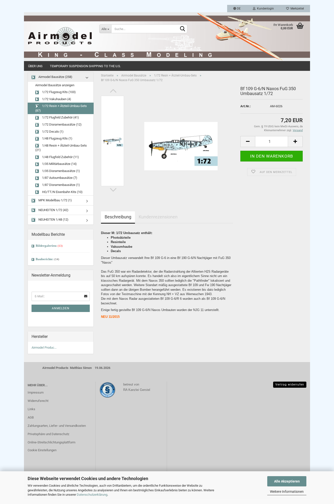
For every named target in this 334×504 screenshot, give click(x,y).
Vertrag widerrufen (289, 384)
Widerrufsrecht (38, 401)
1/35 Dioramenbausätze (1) (60, 171)
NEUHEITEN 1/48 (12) (53, 219)
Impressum (36, 392)
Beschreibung (118, 216)
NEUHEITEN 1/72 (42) (53, 210)
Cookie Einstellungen (42, 450)
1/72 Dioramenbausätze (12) (61, 124)
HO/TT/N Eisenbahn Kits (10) (62, 192)
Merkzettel (296, 8)
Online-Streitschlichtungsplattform (51, 442)
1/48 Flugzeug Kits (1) (56, 138)
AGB (31, 417)
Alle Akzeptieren (287, 481)
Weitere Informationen (287, 491)
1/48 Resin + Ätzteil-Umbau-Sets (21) (61, 148)
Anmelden (60, 308)
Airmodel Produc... (44, 347)
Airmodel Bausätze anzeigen (54, 85)
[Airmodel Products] (60, 36)
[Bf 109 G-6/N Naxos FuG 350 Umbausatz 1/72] (181, 141)
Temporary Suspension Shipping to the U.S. (85, 66)
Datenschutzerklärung (92, 494)
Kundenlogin (265, 8)
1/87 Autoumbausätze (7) (59, 178)
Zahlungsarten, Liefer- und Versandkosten (57, 426)
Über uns (35, 66)
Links (31, 409)
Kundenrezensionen (158, 216)
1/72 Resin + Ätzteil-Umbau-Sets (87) (61, 108)
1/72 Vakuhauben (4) (56, 99)
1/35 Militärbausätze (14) (59, 164)
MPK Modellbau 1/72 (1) (55, 200)
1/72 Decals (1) (52, 131)
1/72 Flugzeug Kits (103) (58, 92)
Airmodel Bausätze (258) (55, 77)
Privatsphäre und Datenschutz (48, 434)
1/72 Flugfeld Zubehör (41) (60, 117)
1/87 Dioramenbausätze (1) (60, 185)
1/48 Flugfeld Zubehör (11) (60, 157)
